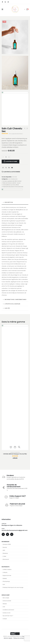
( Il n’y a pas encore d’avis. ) (16, 133)
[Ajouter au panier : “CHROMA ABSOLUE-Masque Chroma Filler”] (15, 447)
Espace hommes (7, 575)
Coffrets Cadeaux (7, 569)
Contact (5, 618)
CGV (4, 606)
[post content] (15, 387)
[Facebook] (2, 2)
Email (12, 167)
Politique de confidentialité (19, 638)
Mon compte (6, 598)
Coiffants (5, 572)
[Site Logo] (15, 9)
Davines (5, 547)
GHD (4, 550)
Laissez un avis (6, 612)
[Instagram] (8, 2)
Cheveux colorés (14, 452)
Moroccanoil (6, 559)
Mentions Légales (8, 638)
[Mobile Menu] (2, 9)
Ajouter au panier (11, 161)
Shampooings (6, 581)
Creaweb (24, 636)
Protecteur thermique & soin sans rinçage (13, 587)
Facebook (3, 167)
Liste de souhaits (7, 600)
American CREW (7, 544)
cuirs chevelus (11, 179)
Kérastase (5, 553)
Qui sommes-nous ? (8, 615)
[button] (5, 50)
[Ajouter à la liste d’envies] (10, 447)
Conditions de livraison (8, 609)
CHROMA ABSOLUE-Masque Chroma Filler (15, 454)
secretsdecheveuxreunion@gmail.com (15, 530)
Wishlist (5, 603)
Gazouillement (6, 167)
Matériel (5, 578)
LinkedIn (9, 167)
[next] (27, 128)
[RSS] (5, 2)
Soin (17, 179)
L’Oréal (4, 556)
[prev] (25, 128)
